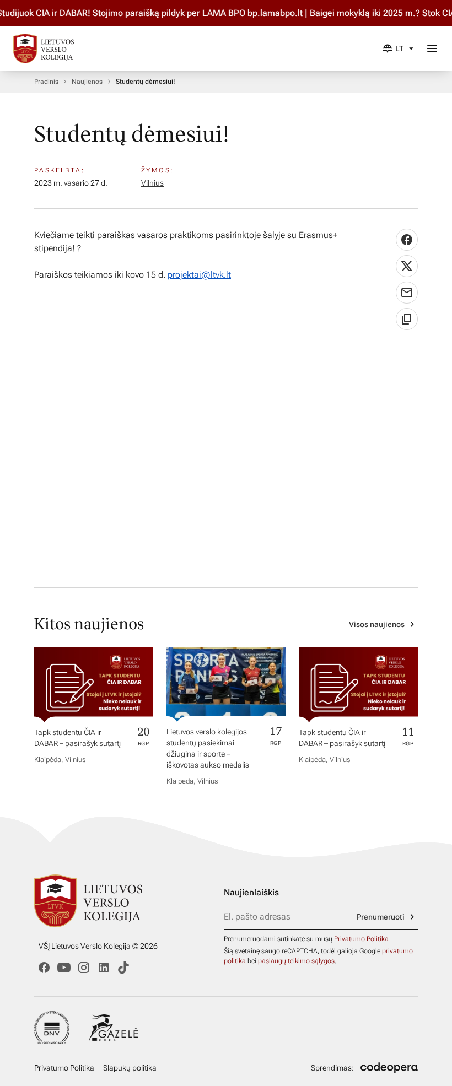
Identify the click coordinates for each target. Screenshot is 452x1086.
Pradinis (46, 81)
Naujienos (87, 81)
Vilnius (152, 183)
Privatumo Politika (361, 939)
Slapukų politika (130, 1067)
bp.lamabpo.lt (288, 13)
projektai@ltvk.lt (199, 274)
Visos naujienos (377, 624)
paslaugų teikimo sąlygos (296, 961)
